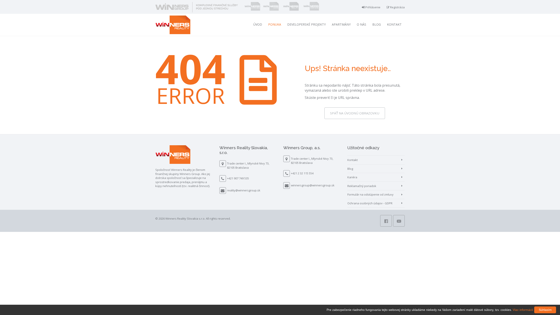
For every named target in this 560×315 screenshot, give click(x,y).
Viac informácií (523, 310)
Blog (376, 24)
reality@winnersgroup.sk (243, 190)
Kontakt (394, 24)
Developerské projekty (306, 24)
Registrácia (397, 7)
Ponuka (274, 24)
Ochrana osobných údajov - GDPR (369, 203)
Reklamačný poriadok (361, 186)
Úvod (257, 24)
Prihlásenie (372, 7)
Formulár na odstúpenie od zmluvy (370, 194)
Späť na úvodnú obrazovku (354, 113)
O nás (361, 24)
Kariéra (352, 177)
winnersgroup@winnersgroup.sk (312, 185)
